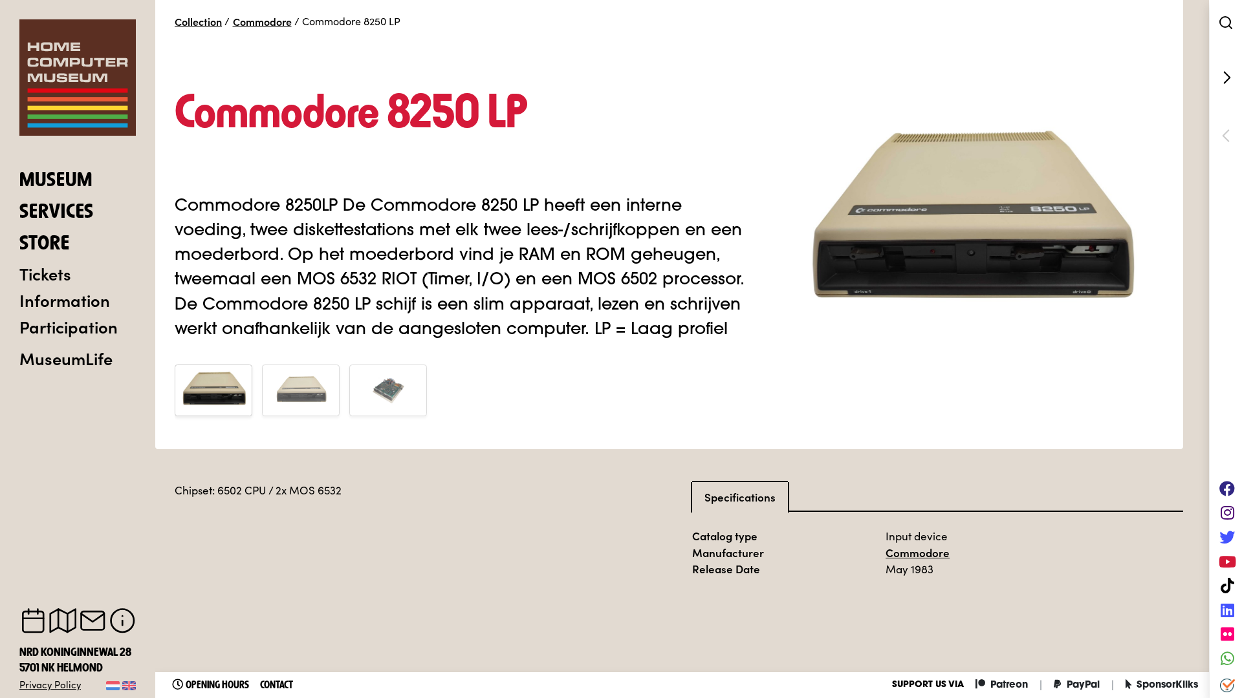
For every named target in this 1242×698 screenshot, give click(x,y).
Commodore (262, 21)
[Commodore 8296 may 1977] (1226, 77)
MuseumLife (66, 358)
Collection (198, 21)
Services (56, 213)
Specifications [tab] (740, 497)
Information (64, 300)
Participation (68, 326)
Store (44, 244)
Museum (56, 181)
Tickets (45, 273)
